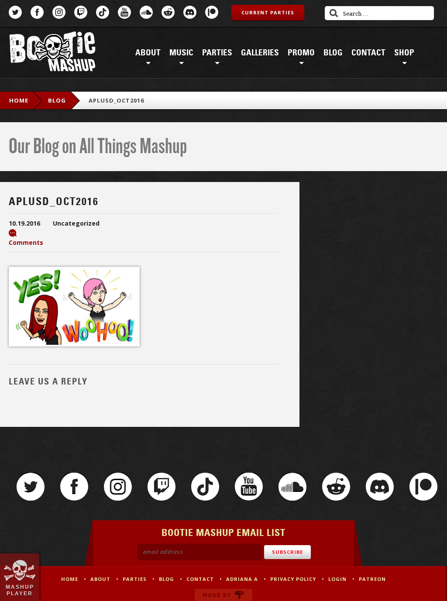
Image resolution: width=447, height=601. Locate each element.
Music (181, 53)
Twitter (15, 12)
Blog (333, 53)
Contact (368, 53)
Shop (404, 53)
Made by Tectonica (223, 595)
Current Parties (267, 12)
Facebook (37, 12)
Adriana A (242, 579)
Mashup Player (20, 590)
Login (337, 579)
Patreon (211, 12)
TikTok (102, 12)
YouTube (124, 12)
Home (18, 100)
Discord (189, 12)
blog (57, 100)
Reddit (168, 12)
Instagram (58, 12)
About (148, 53)
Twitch (80, 12)
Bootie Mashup (52, 53)
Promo (301, 53)
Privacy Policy (293, 579)
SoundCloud (146, 12)
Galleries (260, 53)
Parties (217, 53)
